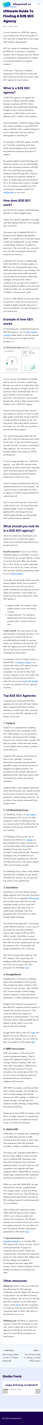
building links (8, 192)
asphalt (30, 839)
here (27, 967)
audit (33, 1032)
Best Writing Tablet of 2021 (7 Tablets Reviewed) (10, 1355)
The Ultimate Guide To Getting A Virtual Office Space (32, 1355)
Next (37, 1391)
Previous (5, 1391)
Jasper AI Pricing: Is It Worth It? (21, 1385)
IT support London (23, 662)
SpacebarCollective (11, 1241)
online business (17, 573)
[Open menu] (38, 4)
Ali (6, 26)
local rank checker (30, 681)
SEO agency (31, 814)
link (17, 1304)
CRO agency (33, 898)
